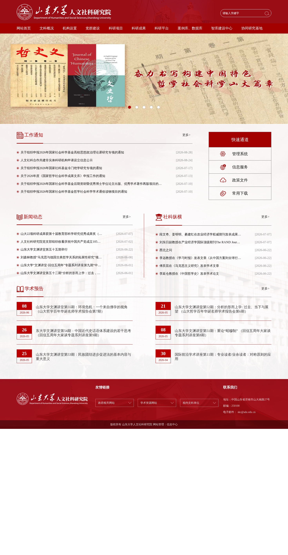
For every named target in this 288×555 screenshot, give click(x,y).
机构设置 (70, 28)
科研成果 (139, 28)
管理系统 (240, 154)
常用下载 (240, 193)
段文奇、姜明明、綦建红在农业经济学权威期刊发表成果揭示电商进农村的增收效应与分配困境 (200, 234)
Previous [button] (2, 79)
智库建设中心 (221, 28)
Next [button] (286, 79)
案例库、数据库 (190, 28)
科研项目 (116, 28)
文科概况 (47, 28)
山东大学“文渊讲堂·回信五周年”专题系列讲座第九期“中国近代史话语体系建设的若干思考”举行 (61, 265)
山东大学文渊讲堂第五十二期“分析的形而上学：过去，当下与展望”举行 (61, 273)
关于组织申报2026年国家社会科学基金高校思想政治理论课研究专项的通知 (72, 152)
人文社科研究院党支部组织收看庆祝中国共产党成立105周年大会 (61, 241)
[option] (144, 79)
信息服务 (240, 167)
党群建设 (93, 28)
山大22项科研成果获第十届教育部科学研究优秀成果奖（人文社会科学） (61, 233)
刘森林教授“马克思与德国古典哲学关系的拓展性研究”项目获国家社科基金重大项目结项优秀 (61, 257)
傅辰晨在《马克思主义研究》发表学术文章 (189, 265)
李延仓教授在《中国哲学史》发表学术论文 (189, 273)
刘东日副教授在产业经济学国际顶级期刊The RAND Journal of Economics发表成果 (200, 242)
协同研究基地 (252, 28)
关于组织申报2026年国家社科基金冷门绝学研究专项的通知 (61, 168)
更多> (186, 135)
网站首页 (24, 28)
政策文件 (240, 180)
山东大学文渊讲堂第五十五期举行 (44, 249)
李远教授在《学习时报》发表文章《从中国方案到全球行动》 (200, 258)
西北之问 (165, 250)
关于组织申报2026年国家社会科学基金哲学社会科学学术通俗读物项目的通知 (74, 191)
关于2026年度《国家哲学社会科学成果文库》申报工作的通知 (63, 176)
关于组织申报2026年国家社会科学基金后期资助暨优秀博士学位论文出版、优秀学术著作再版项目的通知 (91, 183)
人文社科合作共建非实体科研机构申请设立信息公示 (57, 160)
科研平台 (162, 28)
